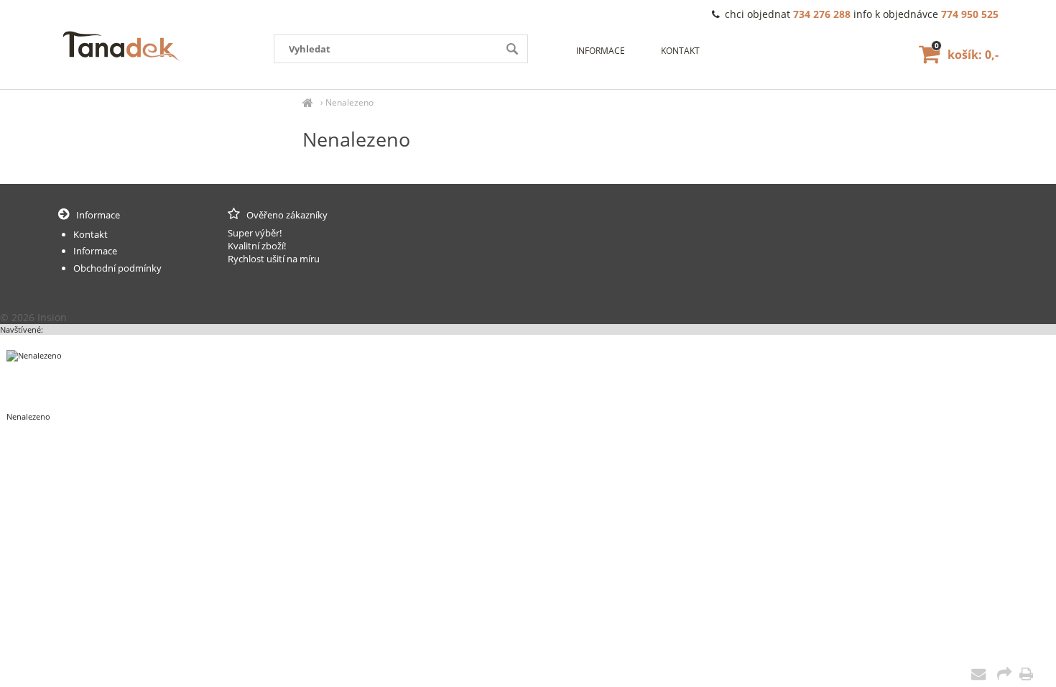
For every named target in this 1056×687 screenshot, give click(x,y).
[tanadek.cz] (307, 102)
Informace (600, 51)
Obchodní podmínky (117, 268)
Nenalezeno (349, 102)
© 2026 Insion (33, 317)
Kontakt (680, 51)
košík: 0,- (967, 55)
